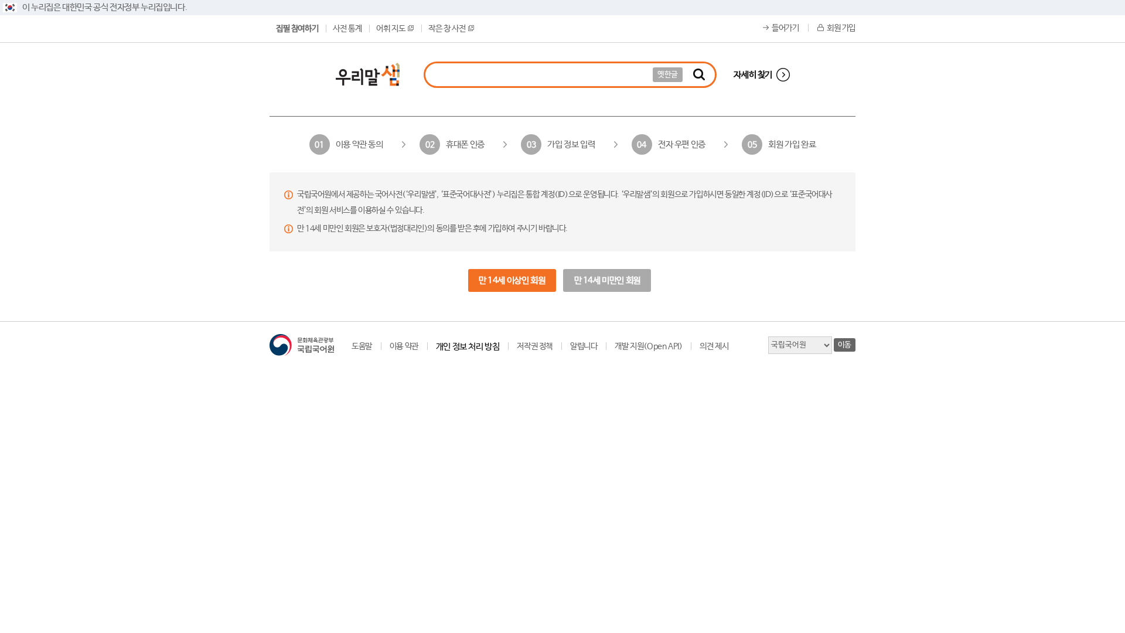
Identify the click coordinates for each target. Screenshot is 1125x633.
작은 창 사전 (446, 28)
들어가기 (785, 28)
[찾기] (699, 75)
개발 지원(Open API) (648, 346)
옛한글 (667, 74)
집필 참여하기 (297, 28)
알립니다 (583, 346)
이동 (844, 345)
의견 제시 (714, 346)
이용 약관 (404, 346)
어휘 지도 (390, 28)
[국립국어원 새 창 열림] (302, 345)
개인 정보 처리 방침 (468, 347)
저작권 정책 (535, 346)
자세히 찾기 (753, 75)
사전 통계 (347, 28)
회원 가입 (841, 28)
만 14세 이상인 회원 (512, 280)
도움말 (362, 346)
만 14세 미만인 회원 (607, 280)
